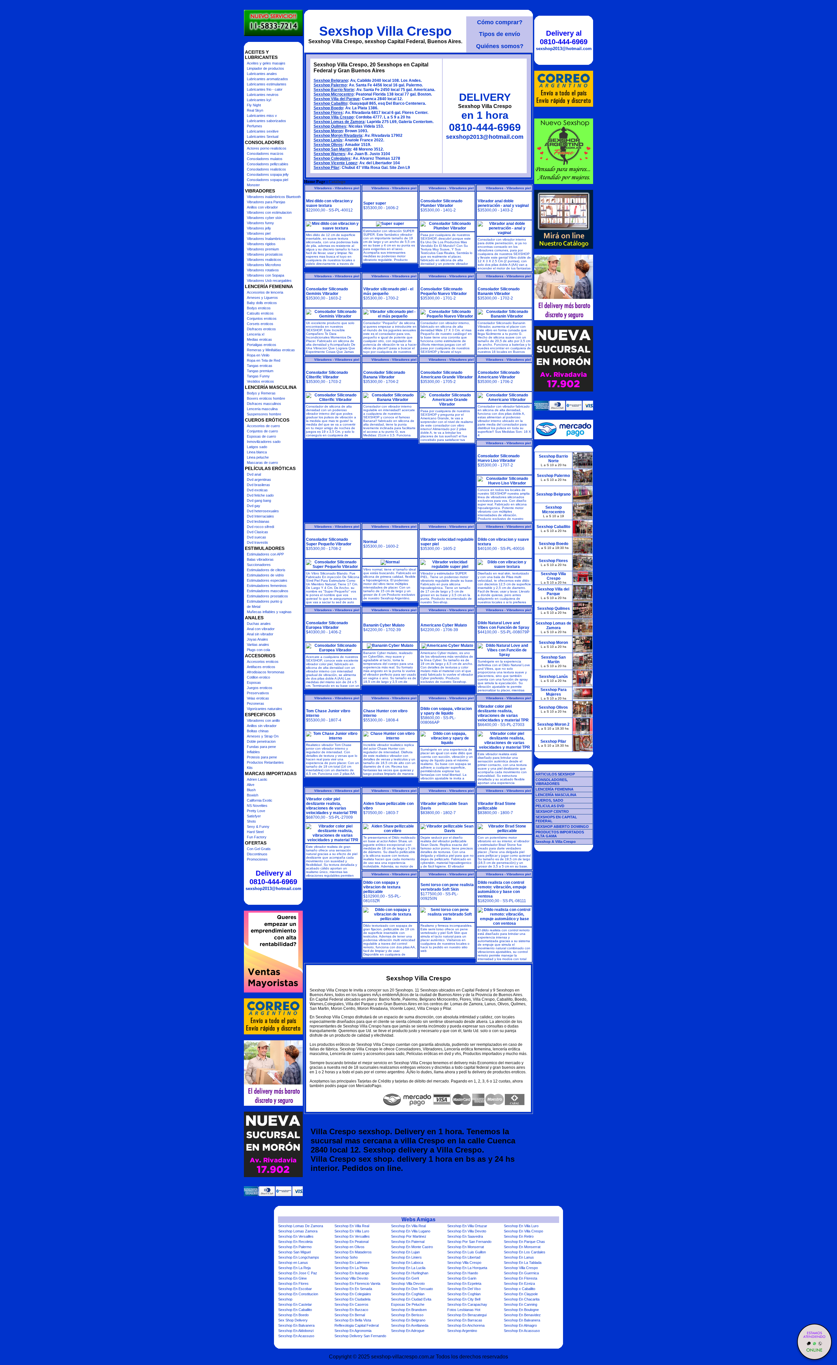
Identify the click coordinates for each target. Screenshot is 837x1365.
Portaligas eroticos (261, 345)
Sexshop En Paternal (407, 1242)
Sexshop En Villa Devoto (466, 1231)
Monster (253, 185)
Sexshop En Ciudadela (352, 1299)
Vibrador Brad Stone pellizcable (497, 805)
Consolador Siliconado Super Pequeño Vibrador (328, 541)
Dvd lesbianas (258, 521)
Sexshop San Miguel (294, 1252)
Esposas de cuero (261, 436)
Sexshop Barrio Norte (334, 89)
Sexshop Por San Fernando (469, 1242)
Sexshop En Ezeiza (519, 1283)
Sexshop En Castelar (295, 1304)
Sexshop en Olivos (349, 1247)
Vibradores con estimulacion (269, 212)
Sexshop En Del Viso (464, 1289)
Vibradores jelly (259, 228)
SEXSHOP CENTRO (552, 811)
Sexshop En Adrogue (407, 1331)
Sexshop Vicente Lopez (335, 163)
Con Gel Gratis (259, 849)
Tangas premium (260, 371)
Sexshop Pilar (326, 167)
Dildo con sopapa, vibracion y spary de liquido (446, 711)
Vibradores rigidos (261, 244)
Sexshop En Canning (520, 1304)
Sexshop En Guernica (521, 1273)
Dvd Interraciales (260, 516)
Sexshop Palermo (330, 85)
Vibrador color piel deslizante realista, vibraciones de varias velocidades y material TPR (503, 713)
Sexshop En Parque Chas (524, 1242)
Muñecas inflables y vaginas (269, 612)
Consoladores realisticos (266, 169)
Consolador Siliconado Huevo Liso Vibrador (499, 458)
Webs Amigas (418, 1219)
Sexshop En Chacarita (521, 1299)
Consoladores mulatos (264, 159)
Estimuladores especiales (267, 580)
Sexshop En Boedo (293, 1315)
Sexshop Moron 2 (553, 724)
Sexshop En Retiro (519, 1236)
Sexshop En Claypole (521, 1294)
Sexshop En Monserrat (465, 1247)
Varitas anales (258, 644)
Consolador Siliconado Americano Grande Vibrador (446, 374)
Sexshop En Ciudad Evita (411, 1299)
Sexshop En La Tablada (522, 1263)
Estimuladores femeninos (267, 586)
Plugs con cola (258, 650)
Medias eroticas (259, 339)
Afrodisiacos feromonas (265, 672)
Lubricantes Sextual (262, 136)
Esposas (254, 682)
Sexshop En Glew (292, 1278)
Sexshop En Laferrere (351, 1263)
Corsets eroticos (260, 324)
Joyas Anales (257, 639)
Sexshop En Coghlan (407, 1294)
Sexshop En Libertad (463, 1257)
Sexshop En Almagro (520, 1325)
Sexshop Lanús (328, 140)
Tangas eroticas (259, 366)
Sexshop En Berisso (407, 1315)
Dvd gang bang (259, 500)
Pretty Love (256, 811)
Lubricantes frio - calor (264, 89)
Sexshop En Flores (293, 1283)
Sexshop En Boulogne (521, 1310)
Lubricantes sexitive (263, 131)
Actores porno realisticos (266, 148)
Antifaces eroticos (261, 667)
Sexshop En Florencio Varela (357, 1283)
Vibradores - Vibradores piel (336, 188)
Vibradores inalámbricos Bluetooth (274, 197)
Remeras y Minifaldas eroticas (271, 350)
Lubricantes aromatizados (267, 79)
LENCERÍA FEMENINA (554, 789)
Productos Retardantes (265, 762)
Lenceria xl (255, 334)
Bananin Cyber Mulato (383, 625)
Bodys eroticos (259, 308)
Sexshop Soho (346, 1257)
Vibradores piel (258, 233)
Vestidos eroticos (260, 381)
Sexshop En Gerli (405, 1278)
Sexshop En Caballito (295, 1310)
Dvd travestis (257, 542)
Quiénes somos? (499, 46)
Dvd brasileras (258, 485)
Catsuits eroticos (260, 313)
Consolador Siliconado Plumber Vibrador (441, 203)
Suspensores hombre (264, 414)
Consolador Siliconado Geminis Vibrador (327, 291)
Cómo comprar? (499, 22)
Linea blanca (257, 452)
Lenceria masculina (262, 409)
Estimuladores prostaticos (267, 596)
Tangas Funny (258, 376)
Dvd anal (254, 474)
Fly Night (254, 105)
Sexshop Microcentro (333, 94)
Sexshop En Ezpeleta (464, 1283)
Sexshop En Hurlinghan (409, 1273)
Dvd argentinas (259, 480)
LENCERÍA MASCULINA (556, 795)
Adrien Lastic (257, 779)
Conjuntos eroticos (262, 318)
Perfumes (254, 126)
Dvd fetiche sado (260, 495)
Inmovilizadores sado (264, 442)
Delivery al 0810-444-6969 (273, 877)
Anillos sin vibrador (262, 726)
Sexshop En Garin (461, 1278)
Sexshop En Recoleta (295, 1242)
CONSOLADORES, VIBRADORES (552, 782)
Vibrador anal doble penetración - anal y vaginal (503, 203)
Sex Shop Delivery (293, 1320)
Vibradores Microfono (264, 265)
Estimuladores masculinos (267, 591)
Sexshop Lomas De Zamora (300, 1226)
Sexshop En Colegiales (352, 1294)
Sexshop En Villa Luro (521, 1226)
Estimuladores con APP (265, 554)
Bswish (252, 795)
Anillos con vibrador (262, 207)
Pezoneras (255, 703)
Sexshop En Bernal (349, 1315)
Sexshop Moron (328, 131)
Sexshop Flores (328, 112)
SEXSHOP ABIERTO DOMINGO (562, 826)
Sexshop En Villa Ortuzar (467, 1226)
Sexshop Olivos (328, 144)
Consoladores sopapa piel (267, 180)
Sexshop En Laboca (407, 1263)
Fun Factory (256, 837)
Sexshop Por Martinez (408, 1236)
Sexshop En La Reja (294, 1268)
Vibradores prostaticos (265, 254)
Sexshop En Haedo (462, 1273)
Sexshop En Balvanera (522, 1320)
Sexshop (285, 1299)
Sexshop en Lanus (293, 1263)
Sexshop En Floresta (520, 1278)
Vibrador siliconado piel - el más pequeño (388, 291)
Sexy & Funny (258, 826)
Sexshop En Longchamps (298, 1257)
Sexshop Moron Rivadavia (338, 135)
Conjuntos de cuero (262, 431)
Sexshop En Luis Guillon (466, 1252)
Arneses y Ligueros (262, 298)
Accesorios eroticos (263, 662)
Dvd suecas (256, 537)
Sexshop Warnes (329, 154)
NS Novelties (257, 806)
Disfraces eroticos (261, 329)
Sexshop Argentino (462, 1331)
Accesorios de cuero (263, 426)
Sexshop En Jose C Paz (297, 1273)
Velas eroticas (258, 698)
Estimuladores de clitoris (266, 570)
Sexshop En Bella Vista (352, 1320)
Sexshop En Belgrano (408, 1320)
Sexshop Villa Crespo (385, 31)
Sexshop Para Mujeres (553, 692)
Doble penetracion (261, 741)
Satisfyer (254, 816)
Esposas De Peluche (407, 1304)
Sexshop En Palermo (295, 1247)
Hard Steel (255, 832)
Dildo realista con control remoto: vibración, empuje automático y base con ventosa (502, 889)
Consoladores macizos (265, 153)
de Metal (253, 607)
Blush (251, 790)
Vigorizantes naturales (264, 709)
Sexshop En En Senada (353, 1289)
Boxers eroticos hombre (266, 398)
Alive (250, 785)
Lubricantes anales (262, 74)
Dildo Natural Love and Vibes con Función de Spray (503, 625)
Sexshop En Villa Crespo (523, 1231)
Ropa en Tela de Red (263, 360)
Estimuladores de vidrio (265, 575)
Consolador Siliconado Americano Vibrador (499, 374)
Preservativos (258, 693)
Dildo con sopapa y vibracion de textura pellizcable (382, 887)
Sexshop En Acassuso (522, 1331)
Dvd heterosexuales (263, 511)
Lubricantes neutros (263, 95)
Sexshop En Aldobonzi (296, 1331)
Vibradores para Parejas (266, 202)
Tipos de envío (499, 34)
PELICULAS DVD (550, 806)
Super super (374, 203)
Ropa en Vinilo (258, 355)
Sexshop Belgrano (331, 80)
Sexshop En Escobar (295, 1289)
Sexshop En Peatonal (351, 1242)
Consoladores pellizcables (267, 164)
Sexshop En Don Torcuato (412, 1289)
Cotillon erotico (258, 677)
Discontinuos (257, 854)
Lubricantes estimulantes (266, 84)
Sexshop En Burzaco (351, 1310)
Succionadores (259, 565)
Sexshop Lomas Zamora (297, 1231)
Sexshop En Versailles (296, 1236)
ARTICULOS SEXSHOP (555, 774)
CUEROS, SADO (549, 800)
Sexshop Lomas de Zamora (339, 121)
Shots (251, 821)
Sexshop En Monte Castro (412, 1247)
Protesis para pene (262, 757)
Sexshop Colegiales (332, 158)
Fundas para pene (261, 747)
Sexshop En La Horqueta (467, 1268)
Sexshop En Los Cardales (524, 1252)
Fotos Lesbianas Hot (463, 1310)
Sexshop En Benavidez (522, 1315)
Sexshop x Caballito (519, 1289)
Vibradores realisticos (264, 260)
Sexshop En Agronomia (352, 1331)
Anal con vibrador (261, 629)
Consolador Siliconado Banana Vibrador (384, 374)
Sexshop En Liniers (406, 1257)
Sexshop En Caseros (351, 1304)
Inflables (253, 752)
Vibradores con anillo (263, 720)
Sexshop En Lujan (405, 1252)
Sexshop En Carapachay (467, 1304)
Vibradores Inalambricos (266, 239)
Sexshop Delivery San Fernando (360, 1336)
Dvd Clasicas (257, 532)
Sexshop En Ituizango (351, 1273)
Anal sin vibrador (260, 634)
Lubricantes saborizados (266, 121)
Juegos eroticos (259, 688)
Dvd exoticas (257, 490)
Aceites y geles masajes (266, 63)
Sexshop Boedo (328, 108)
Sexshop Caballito (330, 103)
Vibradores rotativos (263, 270)
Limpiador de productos (265, 68)
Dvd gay (253, 506)
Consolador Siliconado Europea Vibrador (327, 625)
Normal (370, 541)
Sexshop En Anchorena (466, 1325)
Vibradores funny (260, 223)
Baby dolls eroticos (262, 303)
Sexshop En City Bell (463, 1299)
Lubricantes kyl (259, 100)
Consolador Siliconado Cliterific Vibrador (327, 374)
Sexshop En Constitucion (298, 1294)
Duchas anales (259, 624)
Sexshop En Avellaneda (409, 1325)
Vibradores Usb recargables (269, 280)
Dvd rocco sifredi (260, 527)
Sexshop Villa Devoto (351, 1278)
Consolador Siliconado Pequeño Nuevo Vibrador (443, 291)
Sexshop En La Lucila (408, 1268)
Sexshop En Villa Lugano (410, 1231)
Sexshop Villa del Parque (337, 99)
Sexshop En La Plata (350, 1268)
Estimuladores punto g (264, 601)
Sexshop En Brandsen (409, 1310)
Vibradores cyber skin (264, 218)
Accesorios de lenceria (265, 292)
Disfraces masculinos (264, 404)
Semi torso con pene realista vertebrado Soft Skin (447, 887)
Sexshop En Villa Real (351, 1226)
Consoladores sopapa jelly (268, 174)
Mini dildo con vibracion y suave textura (329, 203)
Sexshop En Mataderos (353, 1252)
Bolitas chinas (258, 731)
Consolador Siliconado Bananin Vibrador (499, 291)
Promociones (257, 859)
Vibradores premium (263, 249)
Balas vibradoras (260, 559)
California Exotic (259, 800)
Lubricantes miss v (262, 116)
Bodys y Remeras (261, 393)
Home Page (314, 181)
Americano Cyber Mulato (443, 625)
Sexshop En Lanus (519, 1257)
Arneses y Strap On (263, 736)
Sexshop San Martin (332, 149)
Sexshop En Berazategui (467, 1315)
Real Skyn (255, 110)
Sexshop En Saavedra (465, 1236)
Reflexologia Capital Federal (356, 1325)
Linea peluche (258, 457)
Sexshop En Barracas (464, 1320)
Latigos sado (257, 447)
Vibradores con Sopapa (265, 275)
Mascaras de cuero (262, 462)
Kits (250, 768)
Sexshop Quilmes (330, 126)
